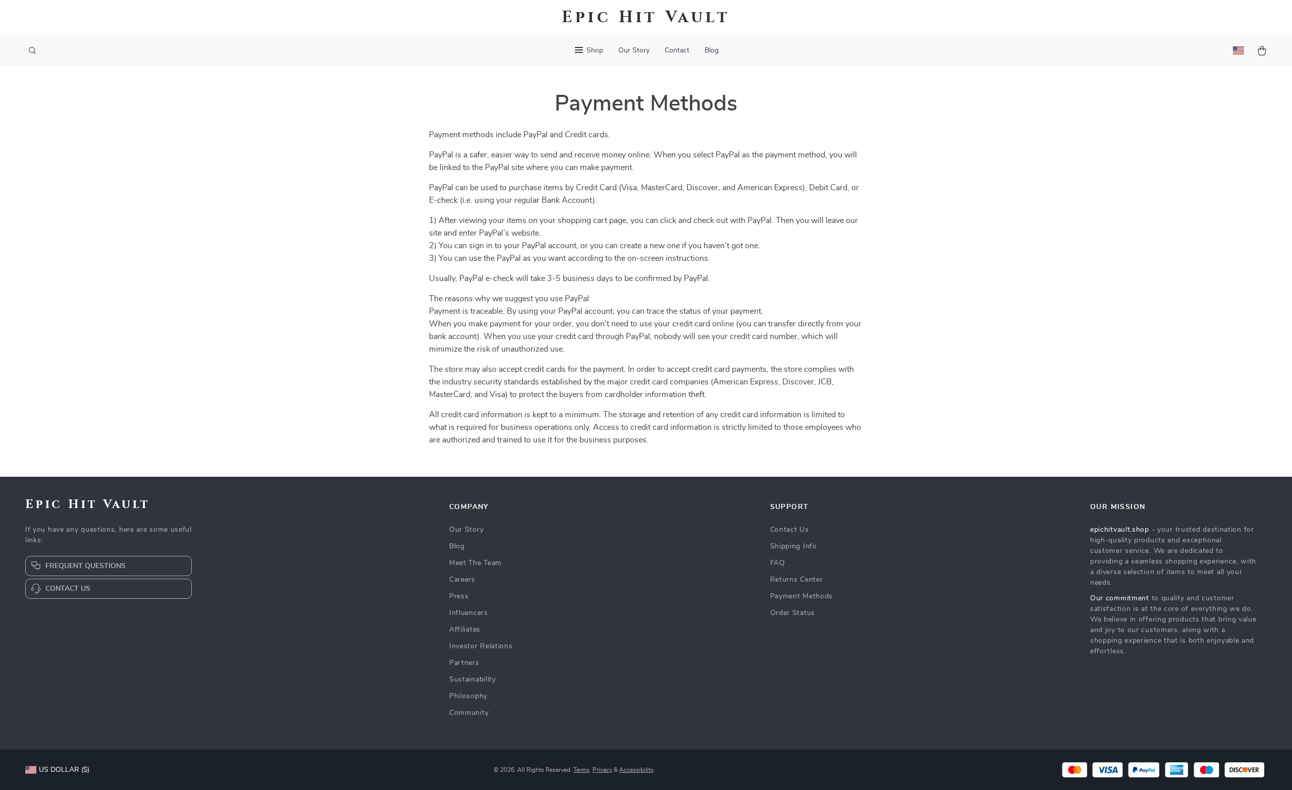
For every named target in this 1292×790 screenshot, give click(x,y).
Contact (677, 50)
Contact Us (789, 529)
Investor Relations (481, 646)
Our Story (634, 50)
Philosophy (468, 696)
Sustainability (472, 679)
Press (459, 596)
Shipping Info (793, 546)
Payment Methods (801, 596)
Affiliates (464, 629)
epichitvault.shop (1119, 529)
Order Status (792, 612)
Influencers (468, 612)
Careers (462, 579)
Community (469, 712)
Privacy (602, 770)
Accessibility (636, 770)
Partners (464, 662)
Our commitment (1119, 598)
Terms (581, 770)
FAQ (777, 563)
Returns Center (796, 579)
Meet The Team (475, 563)
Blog (712, 50)
